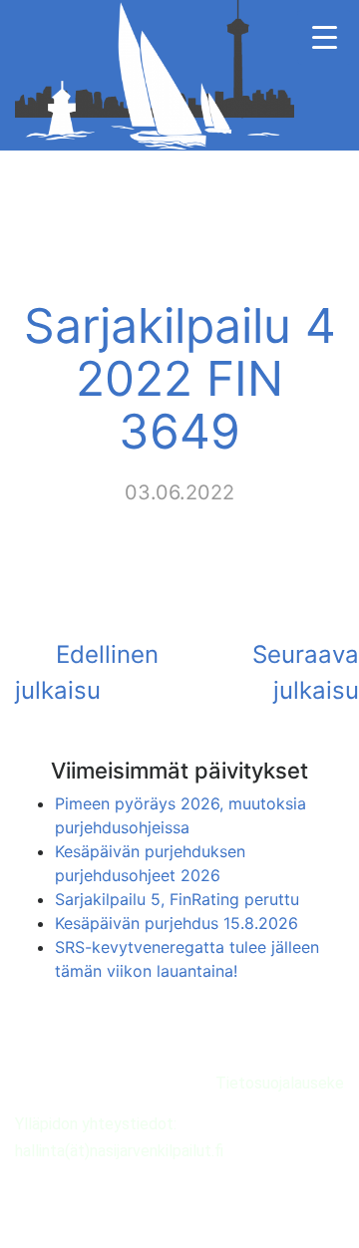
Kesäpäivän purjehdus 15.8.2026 (176, 923)
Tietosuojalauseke (279, 1083)
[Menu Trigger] (324, 37)
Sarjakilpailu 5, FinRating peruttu (177, 899)
